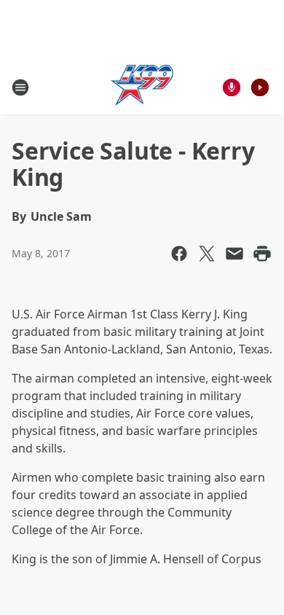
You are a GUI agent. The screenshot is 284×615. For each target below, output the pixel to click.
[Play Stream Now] (260, 87)
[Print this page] (262, 253)
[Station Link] (142, 87)
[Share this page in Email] (234, 253)
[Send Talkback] (231, 87)
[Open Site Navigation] (20, 87)
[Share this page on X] (207, 253)
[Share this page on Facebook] (179, 253)
